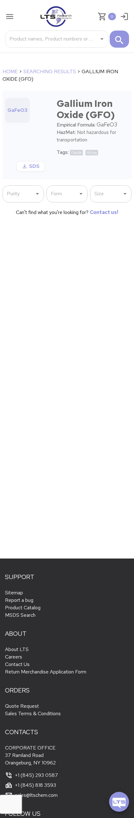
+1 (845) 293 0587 (36, 775)
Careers (13, 657)
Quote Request (22, 706)
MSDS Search (20, 615)
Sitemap (14, 592)
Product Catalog (23, 607)
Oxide (76, 152)
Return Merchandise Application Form (45, 671)
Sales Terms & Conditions (33, 713)
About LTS (17, 649)
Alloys (92, 152)
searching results (49, 71)
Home (10, 71)
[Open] (102, 39)
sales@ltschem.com (36, 795)
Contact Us (17, 664)
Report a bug (19, 600)
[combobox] (52, 39)
